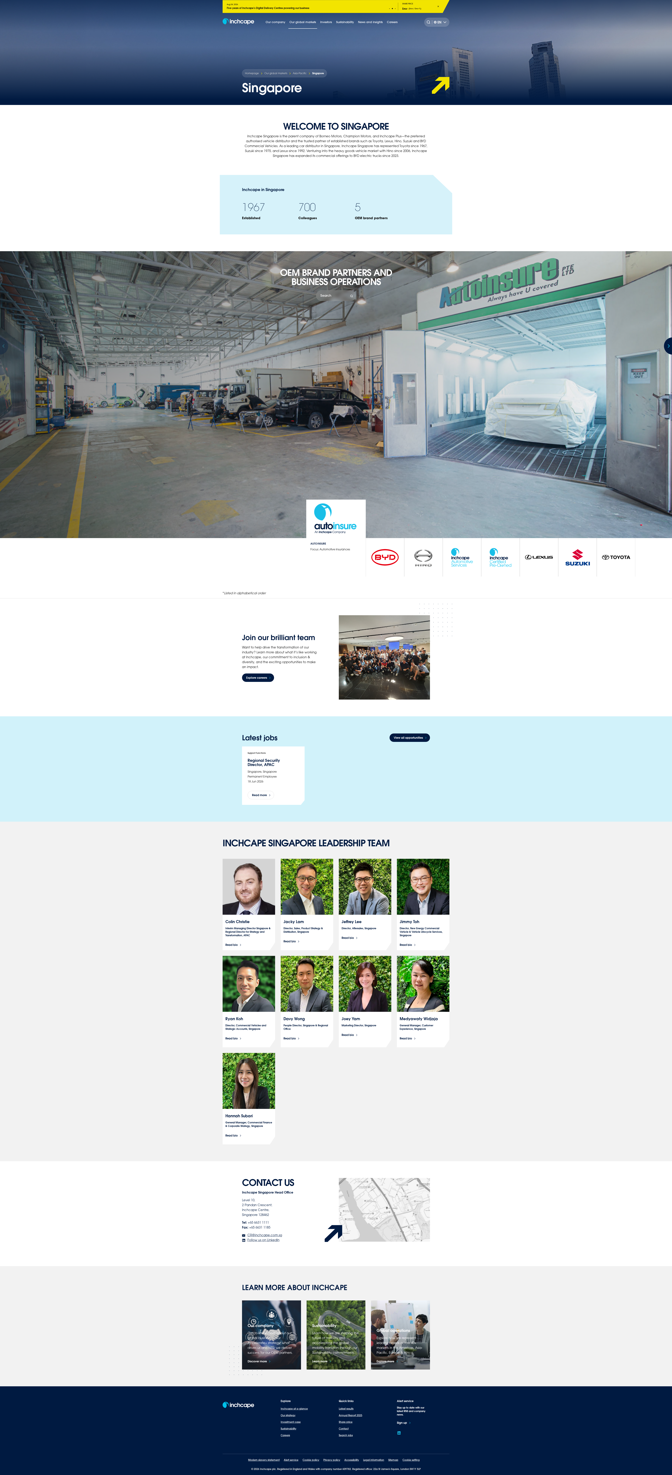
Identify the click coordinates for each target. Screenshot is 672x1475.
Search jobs (346, 1435)
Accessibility (351, 1460)
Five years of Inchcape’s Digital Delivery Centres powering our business (268, 8)
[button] (389, 8)
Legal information (373, 1460)
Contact (344, 1428)
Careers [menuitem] (392, 22)
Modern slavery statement (264, 1460)
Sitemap (393, 1460)
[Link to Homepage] (238, 22)
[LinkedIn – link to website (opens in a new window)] (399, 1433)
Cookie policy (311, 1460)
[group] (385, 557)
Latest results (346, 1408)
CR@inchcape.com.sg (264, 1235)
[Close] (438, 6)
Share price (345, 1422)
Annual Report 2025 (350, 1415)
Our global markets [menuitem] (302, 22)
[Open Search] (429, 22)
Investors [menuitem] (326, 22)
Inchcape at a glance (294, 1408)
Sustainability (288, 1428)
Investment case (291, 1422)
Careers (285, 1435)
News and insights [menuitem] (370, 22)
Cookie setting (411, 1460)
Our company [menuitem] (275, 22)
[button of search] (351, 296)
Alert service (291, 1460)
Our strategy (288, 1415)
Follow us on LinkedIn (263, 1240)
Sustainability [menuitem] (345, 22)
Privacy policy (331, 1460)
